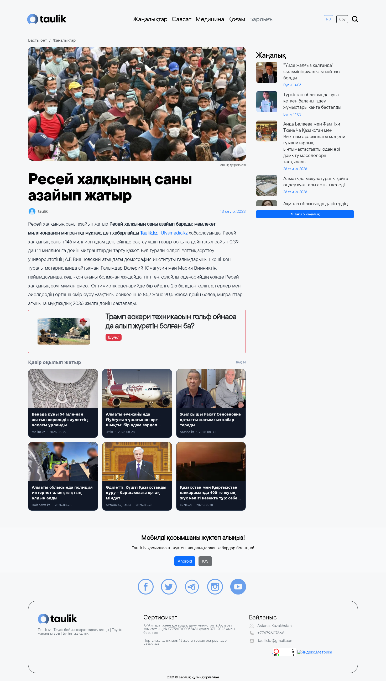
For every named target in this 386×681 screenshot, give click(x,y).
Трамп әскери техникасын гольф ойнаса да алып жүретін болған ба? (171, 321)
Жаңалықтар (150, 19)
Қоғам (236, 19)
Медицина (210, 19)
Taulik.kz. (149, 233)
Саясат (181, 19)
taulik (43, 211)
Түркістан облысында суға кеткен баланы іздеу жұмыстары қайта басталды (312, 101)
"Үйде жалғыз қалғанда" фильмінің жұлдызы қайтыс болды (311, 71)
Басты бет (37, 40)
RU (328, 19)
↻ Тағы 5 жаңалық (305, 214)
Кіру (342, 19)
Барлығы (261, 19)
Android (185, 561)
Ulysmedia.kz (174, 233)
